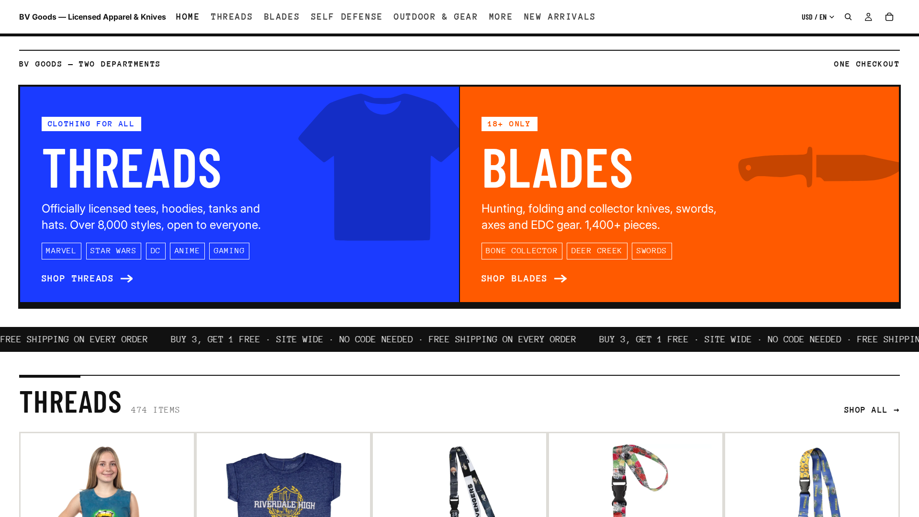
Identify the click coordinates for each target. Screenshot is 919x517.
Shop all (866, 410)
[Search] (848, 16)
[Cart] (889, 16)
